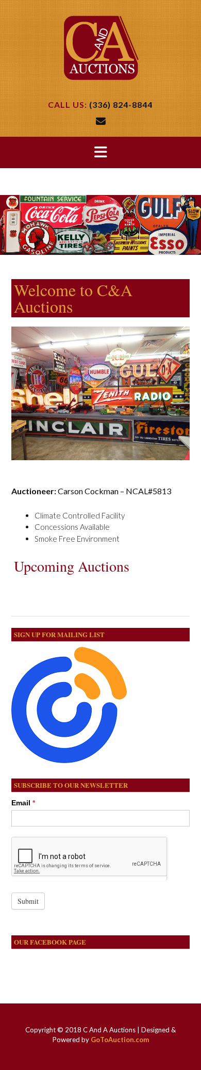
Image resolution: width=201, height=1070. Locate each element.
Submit (28, 901)
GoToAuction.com (120, 1039)
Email (23, 803)
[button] (100, 153)
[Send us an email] (101, 121)
